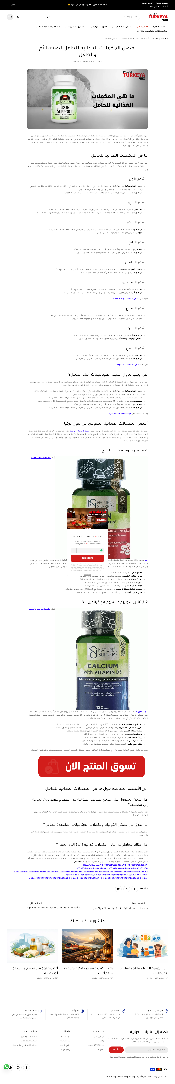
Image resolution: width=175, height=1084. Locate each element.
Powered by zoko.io (87, 574)
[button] (73, 550)
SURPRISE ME (87, 558)
